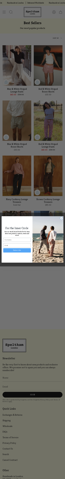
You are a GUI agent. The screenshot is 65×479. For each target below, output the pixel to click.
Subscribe (17, 250)
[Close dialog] (61, 218)
